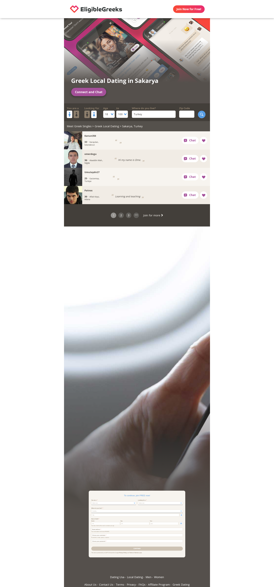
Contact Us (106, 584)
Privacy (131, 584)
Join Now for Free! (188, 9)
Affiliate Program (159, 584)
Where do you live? (144, 108)
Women (159, 577)
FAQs (141, 584)
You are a (73, 108)
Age (105, 108)
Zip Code (184, 108)
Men (148, 577)
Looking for (91, 108)
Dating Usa (117, 577)
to (117, 108)
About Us (90, 584)
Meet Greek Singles (79, 126)
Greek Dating (181, 584)
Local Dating (135, 577)
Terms (120, 584)
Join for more (152, 215)
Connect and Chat (88, 92)
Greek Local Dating (107, 126)
